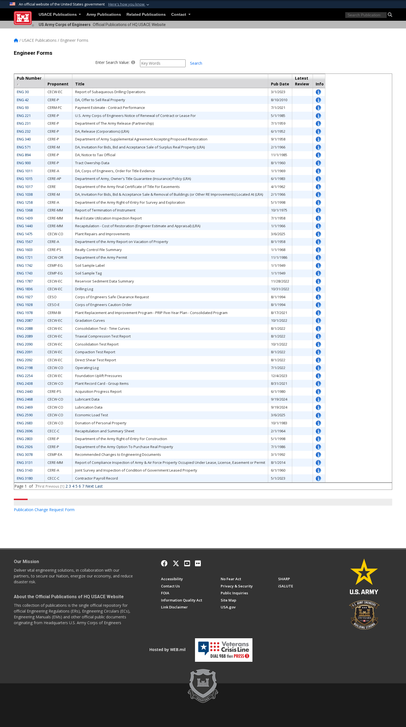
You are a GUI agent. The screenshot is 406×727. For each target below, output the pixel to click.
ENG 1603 (25, 249)
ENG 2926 (25, 446)
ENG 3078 (25, 454)
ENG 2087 (25, 320)
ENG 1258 (25, 202)
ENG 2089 (25, 336)
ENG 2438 (25, 383)
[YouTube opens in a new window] (187, 563)
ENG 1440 (25, 225)
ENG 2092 (25, 359)
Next (89, 486)
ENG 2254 (25, 375)
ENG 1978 (25, 312)
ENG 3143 (25, 470)
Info (320, 84)
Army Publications (103, 14)
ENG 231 (24, 123)
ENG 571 (24, 147)
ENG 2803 (25, 438)
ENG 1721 (25, 257)
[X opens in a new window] (176, 563)
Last (99, 486)
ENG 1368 (25, 210)
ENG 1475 (25, 233)
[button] (129, 4)
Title (80, 84)
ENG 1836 (25, 288)
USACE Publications (58, 14)
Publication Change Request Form (44, 509)
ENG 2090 (25, 344)
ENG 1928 (25, 304)
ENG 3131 (25, 462)
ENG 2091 (25, 351)
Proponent (58, 84)
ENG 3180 (25, 478)
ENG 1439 (25, 218)
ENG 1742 (25, 265)
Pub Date (280, 84)
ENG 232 (24, 131)
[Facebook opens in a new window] (164, 563)
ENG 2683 (25, 422)
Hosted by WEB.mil (167, 649)
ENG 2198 (25, 367)
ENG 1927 (25, 296)
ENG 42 (23, 99)
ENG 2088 (25, 328)
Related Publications (146, 14)
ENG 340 (24, 139)
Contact (179, 14)
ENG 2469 (25, 407)
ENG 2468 (25, 399)
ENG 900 (24, 162)
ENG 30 (23, 91)
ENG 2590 (25, 414)
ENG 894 (24, 154)
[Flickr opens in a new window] (198, 563)
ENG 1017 (25, 186)
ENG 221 (24, 115)
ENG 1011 (25, 170)
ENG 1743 (25, 273)
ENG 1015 (25, 178)
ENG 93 (23, 107)
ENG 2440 (25, 391)
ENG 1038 (25, 194)
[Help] (133, 62)
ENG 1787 (25, 281)
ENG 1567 (25, 241)
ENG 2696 (25, 430)
